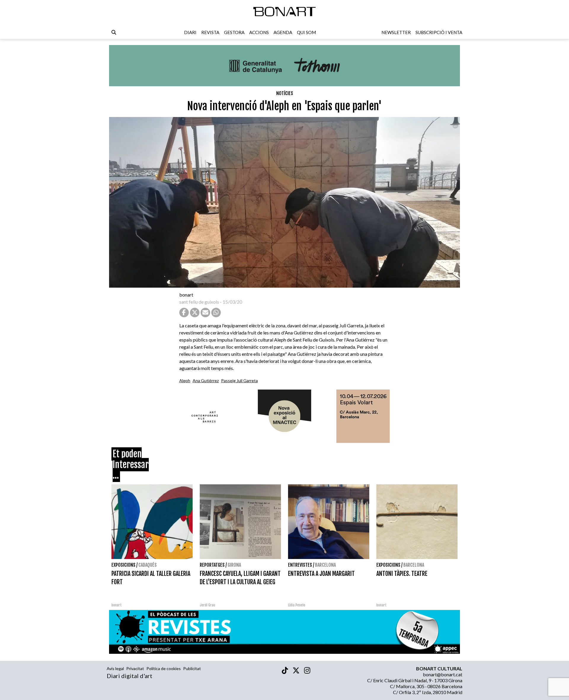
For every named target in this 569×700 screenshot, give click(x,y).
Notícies (284, 93)
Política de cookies (163, 668)
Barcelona (325, 565)
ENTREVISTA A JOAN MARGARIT (321, 573)
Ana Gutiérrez (206, 380)
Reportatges (212, 565)
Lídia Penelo (296, 605)
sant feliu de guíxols (199, 302)
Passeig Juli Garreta (239, 380)
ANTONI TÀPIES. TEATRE (401, 573)
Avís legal (115, 668)
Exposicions (123, 565)
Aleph (184, 380)
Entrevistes (300, 565)
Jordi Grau (207, 605)
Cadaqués (147, 565)
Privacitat (135, 668)
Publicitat (192, 668)
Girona (234, 565)
